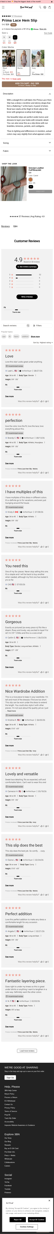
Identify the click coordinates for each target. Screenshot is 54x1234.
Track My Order (10, 1118)
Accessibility (9, 1122)
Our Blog (8, 1141)
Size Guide (48, 33)
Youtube (7, 1189)
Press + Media (10, 1155)
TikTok (7, 1182)
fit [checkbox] (10, 337)
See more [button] (9, 396)
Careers (7, 1166)
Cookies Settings (27, 1227)
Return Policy (9, 1094)
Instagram (8, 1179)
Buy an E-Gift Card (11, 1148)
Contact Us (9, 1104)
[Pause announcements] (51, 2)
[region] (25, 275)
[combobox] (43, 343)
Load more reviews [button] (27, 1051)
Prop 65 (7, 1115)
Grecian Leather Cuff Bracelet (36, 169)
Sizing (6, 143)
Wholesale (8, 1159)
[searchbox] (13, 325)
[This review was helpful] (41, 401)
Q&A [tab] (15, 226)
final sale (17, 79)
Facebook (8, 1185)
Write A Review (27, 297)
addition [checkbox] (25, 337)
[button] (2, 7)
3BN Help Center (11, 1090)
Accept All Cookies (36, 1220)
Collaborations (10, 1162)
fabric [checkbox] (16, 337)
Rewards (8, 1145)
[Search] (40, 7)
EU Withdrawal (10, 1101)
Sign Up (10, 1077)
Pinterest (8, 1193)
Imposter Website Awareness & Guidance (20, 1125)
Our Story (8, 1138)
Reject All (17, 1220)
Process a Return (11, 1097)
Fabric (6, 151)
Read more (11, 711)
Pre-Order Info (10, 1152)
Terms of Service (11, 1111)
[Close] (49, 1200)
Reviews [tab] (5, 226)
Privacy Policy (10, 1108)
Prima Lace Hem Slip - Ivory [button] (27, 751)
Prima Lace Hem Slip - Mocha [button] (28, 469)
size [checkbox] (3, 337)
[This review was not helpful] (46, 401)
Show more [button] (35, 337)
